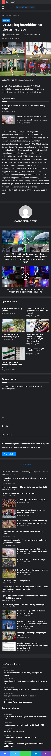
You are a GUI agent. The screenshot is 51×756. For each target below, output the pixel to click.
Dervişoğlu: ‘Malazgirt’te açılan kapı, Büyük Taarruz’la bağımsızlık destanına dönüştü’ (32, 623)
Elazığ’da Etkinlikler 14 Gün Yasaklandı (18, 493)
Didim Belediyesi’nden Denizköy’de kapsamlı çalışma (25, 472)
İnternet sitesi (7, 435)
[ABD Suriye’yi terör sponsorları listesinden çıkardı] (13, 353)
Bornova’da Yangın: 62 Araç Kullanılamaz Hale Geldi (25, 2)
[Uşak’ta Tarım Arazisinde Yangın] (9, 562)
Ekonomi (15, 16)
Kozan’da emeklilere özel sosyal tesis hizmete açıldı (31, 511)
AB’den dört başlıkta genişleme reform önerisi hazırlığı (37, 310)
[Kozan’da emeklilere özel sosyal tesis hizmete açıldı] (9, 513)
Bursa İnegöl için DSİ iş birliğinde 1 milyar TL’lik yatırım (31, 612)
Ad (3, 417)
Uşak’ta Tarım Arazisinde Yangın (31, 559)
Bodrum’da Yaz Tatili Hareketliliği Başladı (11, 335)
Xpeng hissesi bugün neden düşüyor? (35, 349)
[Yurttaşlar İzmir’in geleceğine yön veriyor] (9, 635)
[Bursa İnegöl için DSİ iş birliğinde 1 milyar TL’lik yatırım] (9, 614)
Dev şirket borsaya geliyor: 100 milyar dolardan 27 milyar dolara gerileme (34, 337)
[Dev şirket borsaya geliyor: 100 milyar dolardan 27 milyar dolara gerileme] (37, 325)
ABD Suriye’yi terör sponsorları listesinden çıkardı (12, 364)
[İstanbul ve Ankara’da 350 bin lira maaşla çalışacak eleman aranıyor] (8, 119)
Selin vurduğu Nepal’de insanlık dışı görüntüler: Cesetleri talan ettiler (32, 522)
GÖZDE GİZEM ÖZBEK (13, 35)
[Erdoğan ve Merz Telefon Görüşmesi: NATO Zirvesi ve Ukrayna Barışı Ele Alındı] (9, 646)
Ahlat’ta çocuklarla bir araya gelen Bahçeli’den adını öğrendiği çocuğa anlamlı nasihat (25, 588)
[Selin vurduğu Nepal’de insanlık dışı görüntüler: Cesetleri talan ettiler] (9, 524)
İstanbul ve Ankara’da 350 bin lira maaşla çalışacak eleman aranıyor (32, 550)
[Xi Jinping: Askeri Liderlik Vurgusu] (9, 503)
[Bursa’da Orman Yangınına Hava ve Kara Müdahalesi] (9, 573)
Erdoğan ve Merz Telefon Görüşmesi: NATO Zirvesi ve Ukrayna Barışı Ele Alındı (33, 645)
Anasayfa (7, 16)
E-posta (5, 426)
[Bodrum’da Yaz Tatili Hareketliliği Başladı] (13, 325)
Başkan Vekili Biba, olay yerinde (12, 309)
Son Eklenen (25, 464)
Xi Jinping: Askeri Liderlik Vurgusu (31, 500)
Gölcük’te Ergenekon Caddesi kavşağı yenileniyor (23, 604)
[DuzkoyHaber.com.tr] (25, 7)
